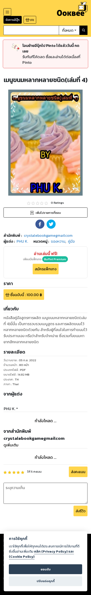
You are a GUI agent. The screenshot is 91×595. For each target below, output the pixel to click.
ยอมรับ (46, 569)
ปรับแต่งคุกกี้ (46, 581)
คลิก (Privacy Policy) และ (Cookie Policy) (41, 554)
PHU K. (9, 408)
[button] (40, 224)
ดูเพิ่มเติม (11, 445)
